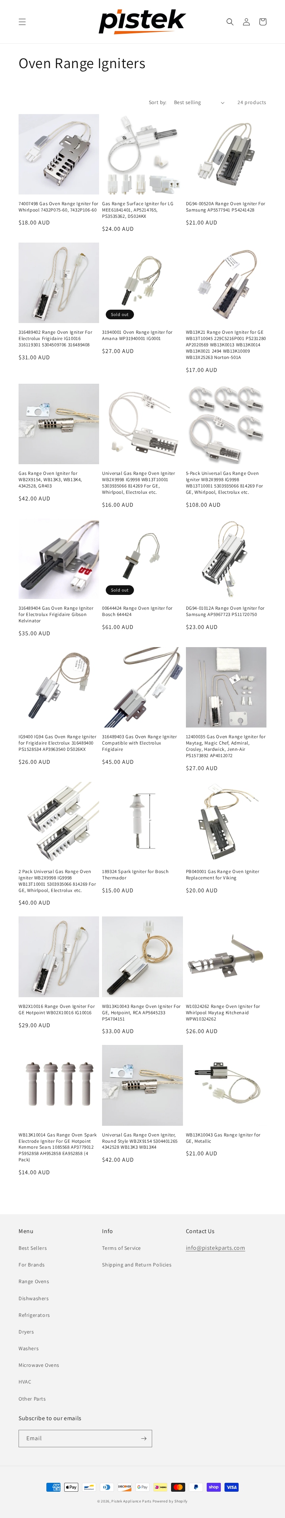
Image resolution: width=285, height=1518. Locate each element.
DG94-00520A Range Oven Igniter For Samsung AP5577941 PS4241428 (225, 207)
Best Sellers (33, 1248)
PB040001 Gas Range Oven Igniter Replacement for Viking (222, 875)
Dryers (26, 1331)
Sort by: (158, 102)
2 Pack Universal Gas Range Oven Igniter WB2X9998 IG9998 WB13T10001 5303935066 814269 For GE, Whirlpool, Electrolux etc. (57, 881)
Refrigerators (34, 1315)
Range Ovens (34, 1281)
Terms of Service (121, 1248)
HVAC (25, 1381)
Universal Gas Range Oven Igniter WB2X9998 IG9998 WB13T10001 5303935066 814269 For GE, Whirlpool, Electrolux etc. (138, 482)
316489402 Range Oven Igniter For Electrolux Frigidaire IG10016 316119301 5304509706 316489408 (55, 338)
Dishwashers (34, 1298)
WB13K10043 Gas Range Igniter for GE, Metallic (223, 1138)
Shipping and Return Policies (136, 1264)
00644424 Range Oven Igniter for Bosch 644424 (137, 611)
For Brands (32, 1264)
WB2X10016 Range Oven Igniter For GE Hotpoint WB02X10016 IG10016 (57, 1009)
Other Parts (32, 1398)
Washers (29, 1348)
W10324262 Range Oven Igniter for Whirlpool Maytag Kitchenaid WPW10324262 (223, 1012)
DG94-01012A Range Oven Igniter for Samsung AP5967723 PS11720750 (225, 611)
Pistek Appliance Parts (131, 1501)
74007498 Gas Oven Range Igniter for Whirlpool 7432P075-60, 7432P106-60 (58, 207)
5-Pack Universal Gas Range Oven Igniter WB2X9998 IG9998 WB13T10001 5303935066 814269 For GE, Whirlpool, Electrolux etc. (224, 482)
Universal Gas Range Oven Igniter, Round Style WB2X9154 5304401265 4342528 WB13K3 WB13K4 (140, 1141)
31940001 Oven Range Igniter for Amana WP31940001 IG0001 (137, 335)
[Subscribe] (143, 1438)
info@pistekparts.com (215, 1248)
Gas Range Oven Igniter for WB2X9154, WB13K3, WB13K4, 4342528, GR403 (50, 479)
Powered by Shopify (170, 1501)
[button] (22, 22)
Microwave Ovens (39, 1365)
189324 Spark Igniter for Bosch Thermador (135, 875)
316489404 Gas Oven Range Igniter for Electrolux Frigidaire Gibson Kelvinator (56, 614)
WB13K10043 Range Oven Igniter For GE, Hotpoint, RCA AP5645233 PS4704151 (141, 1012)
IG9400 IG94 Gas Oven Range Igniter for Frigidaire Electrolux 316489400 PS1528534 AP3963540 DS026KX (57, 743)
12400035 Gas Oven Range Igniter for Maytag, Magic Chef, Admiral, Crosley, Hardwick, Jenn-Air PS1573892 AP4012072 (226, 746)
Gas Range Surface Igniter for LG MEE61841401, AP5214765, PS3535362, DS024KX (137, 210)
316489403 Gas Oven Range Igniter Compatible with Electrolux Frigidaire (139, 743)
